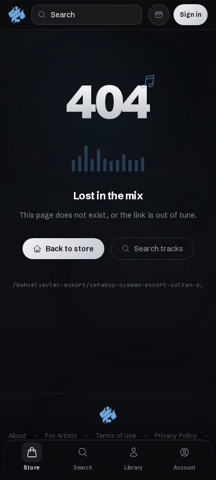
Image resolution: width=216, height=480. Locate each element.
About (17, 436)
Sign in (190, 14)
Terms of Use (116, 436)
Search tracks (158, 248)
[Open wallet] (158, 14)
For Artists (61, 436)
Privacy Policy (176, 436)
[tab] (31, 457)
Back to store (70, 248)
